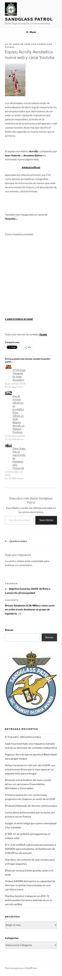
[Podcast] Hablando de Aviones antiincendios (31, 805)
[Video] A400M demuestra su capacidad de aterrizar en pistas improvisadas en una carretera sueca (30, 885)
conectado (37, 561)
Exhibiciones (18, 541)
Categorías (12, 938)
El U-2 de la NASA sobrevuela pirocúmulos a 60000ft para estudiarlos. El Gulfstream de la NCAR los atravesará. (30, 849)
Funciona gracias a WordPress (21, 968)
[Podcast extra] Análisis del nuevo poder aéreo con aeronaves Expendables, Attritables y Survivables (28, 784)
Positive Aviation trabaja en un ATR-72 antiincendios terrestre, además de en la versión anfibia (28, 900)
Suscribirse (46, 520)
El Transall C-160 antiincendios (23, 737)
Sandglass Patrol (29, 19)
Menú (33, 32)
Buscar (9, 630)
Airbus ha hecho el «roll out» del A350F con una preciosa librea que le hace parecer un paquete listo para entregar (30, 769)
